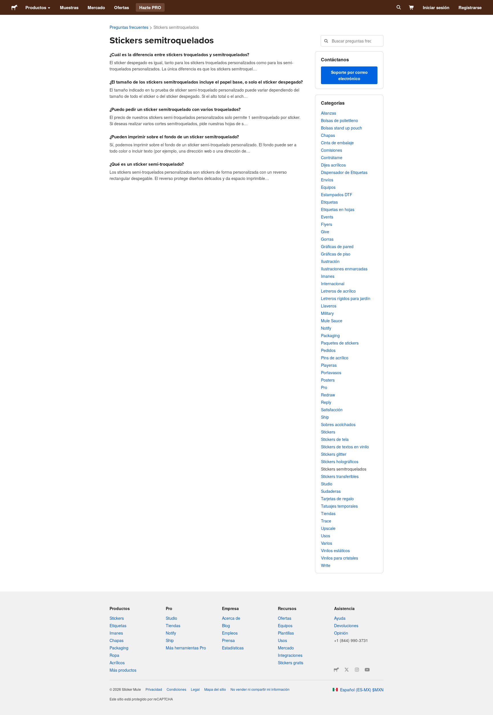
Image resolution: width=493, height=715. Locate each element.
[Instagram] (357, 669)
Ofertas (121, 7)
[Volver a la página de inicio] (14, 7)
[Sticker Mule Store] (336, 669)
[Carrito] (411, 7)
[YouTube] (367, 669)
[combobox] (352, 40)
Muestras (69, 7)
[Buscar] (398, 7)
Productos (35, 7)
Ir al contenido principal (4, 4)
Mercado (96, 7)
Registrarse (470, 7)
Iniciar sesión (436, 7)
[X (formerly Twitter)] (346, 669)
